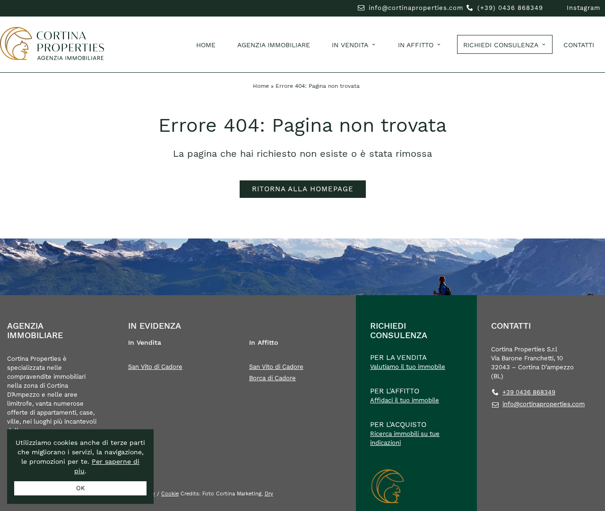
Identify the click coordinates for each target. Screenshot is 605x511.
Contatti (578, 45)
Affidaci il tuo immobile (404, 400)
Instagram (583, 7)
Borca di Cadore (272, 378)
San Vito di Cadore (155, 366)
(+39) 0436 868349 (510, 7)
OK (80, 488)
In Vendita (350, 45)
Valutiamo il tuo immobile (407, 366)
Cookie (170, 494)
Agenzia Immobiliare (273, 45)
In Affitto (415, 45)
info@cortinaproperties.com (416, 7)
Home (206, 45)
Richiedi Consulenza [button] (500, 45)
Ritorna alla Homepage (303, 189)
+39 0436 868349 (528, 392)
